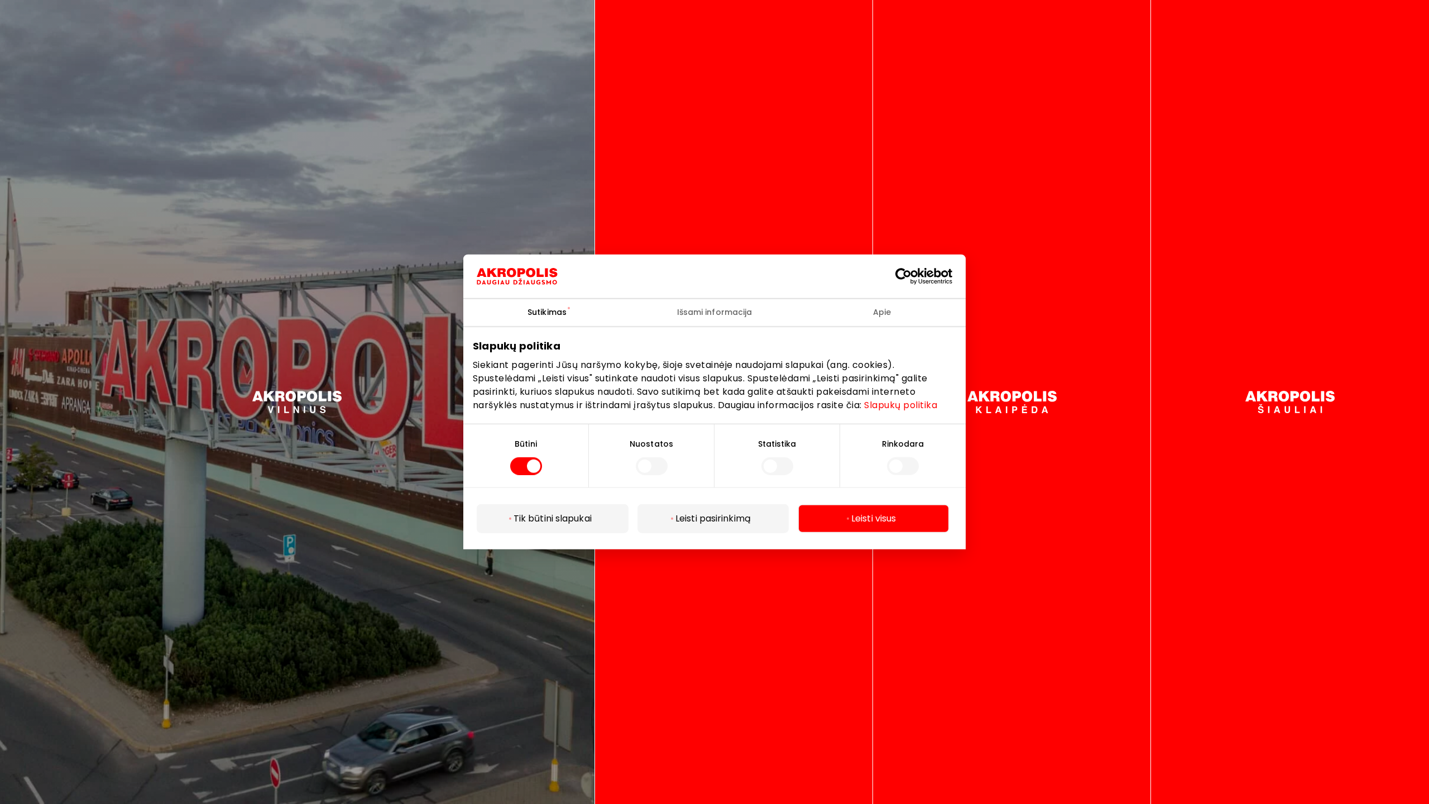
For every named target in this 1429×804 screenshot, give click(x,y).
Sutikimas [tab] (547, 312)
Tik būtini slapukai (553, 518)
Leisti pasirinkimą (713, 518)
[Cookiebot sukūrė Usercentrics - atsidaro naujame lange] (911, 276)
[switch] (652, 466)
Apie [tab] (882, 312)
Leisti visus (873, 518)
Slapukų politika (900, 404)
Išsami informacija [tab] (714, 312)
